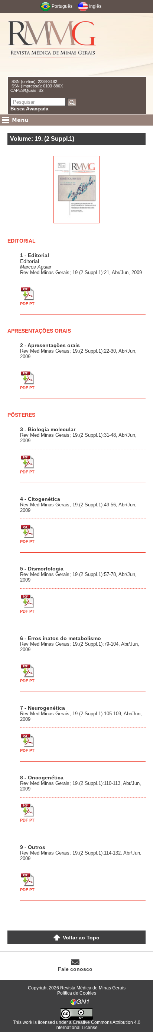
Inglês (95, 6)
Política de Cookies (76, 993)
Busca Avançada (29, 108)
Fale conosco (75, 969)
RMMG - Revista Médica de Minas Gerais (52, 44)
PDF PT (27, 304)
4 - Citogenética (40, 499)
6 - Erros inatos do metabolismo (60, 638)
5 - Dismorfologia (42, 569)
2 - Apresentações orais (50, 345)
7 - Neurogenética (42, 708)
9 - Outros (32, 847)
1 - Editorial (34, 255)
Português (62, 6)
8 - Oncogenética (42, 777)
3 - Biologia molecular (47, 429)
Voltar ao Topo (81, 938)
